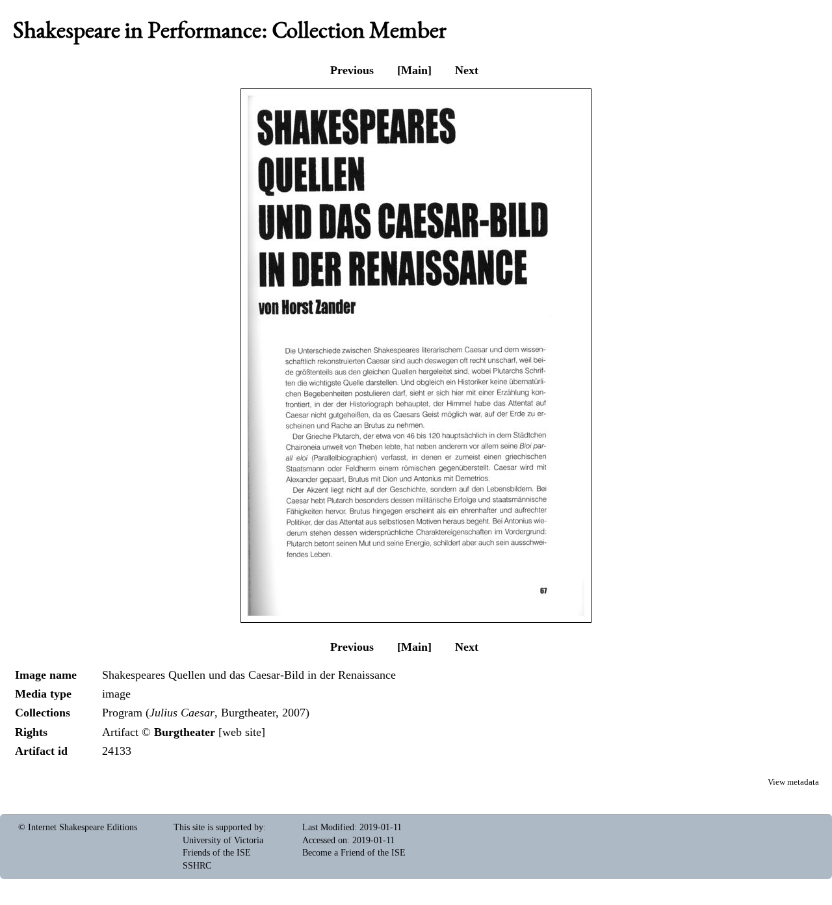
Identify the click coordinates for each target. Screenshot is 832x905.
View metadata (793, 782)
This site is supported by (218, 827)
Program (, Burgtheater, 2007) (205, 712)
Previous (352, 70)
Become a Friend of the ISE (354, 853)
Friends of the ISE (217, 853)
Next (466, 70)
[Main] (414, 70)
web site (241, 732)
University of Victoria (223, 840)
